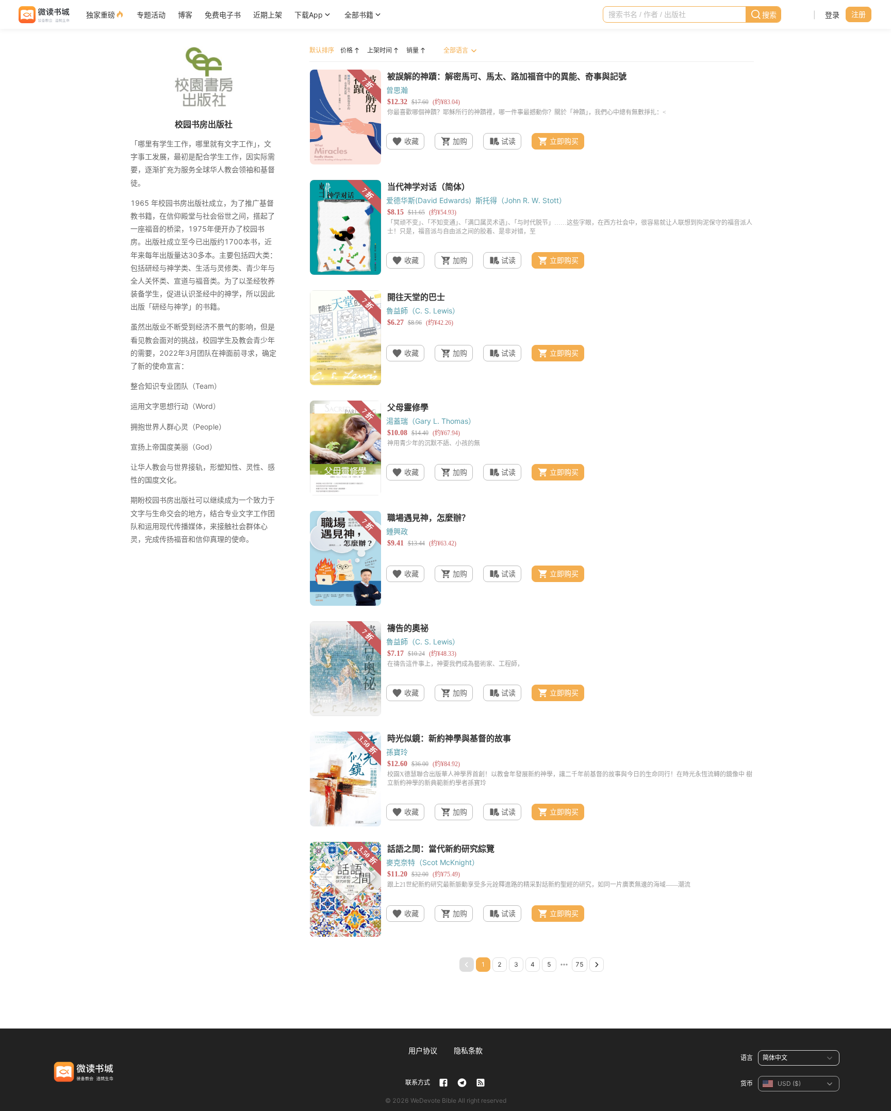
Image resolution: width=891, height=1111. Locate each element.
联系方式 (417, 1082)
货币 (746, 1083)
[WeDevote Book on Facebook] (443, 1082)
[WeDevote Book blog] (480, 1082)
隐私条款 (468, 1050)
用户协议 (422, 1050)
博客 (185, 14)
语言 (746, 1058)
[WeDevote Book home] (43, 14)
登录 (832, 14)
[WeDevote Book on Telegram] (462, 1082)
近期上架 (267, 14)
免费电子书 (223, 14)
